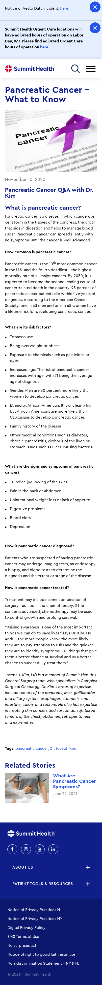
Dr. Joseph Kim (63, 749)
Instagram (26, 849)
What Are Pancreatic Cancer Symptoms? (74, 781)
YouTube (40, 849)
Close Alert (95, 6)
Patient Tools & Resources (42, 884)
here (64, 8)
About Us (22, 867)
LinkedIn (53, 849)
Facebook (12, 849)
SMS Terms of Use (23, 937)
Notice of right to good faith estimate (41, 954)
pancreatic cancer (31, 749)
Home (30, 68)
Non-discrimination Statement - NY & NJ (43, 963)
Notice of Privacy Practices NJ (34, 910)
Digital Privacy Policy (26, 928)
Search (75, 68)
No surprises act (21, 946)
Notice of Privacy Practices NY (34, 919)
